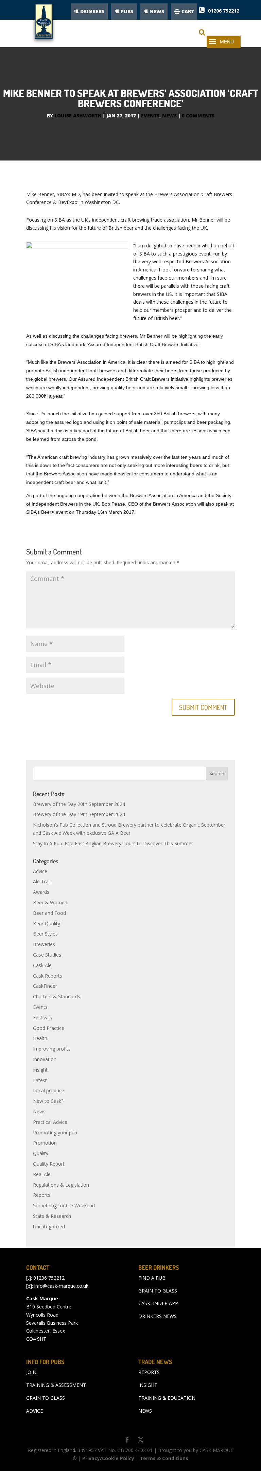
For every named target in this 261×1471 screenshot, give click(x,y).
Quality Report (49, 1164)
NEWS (157, 11)
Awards (41, 892)
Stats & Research (52, 1216)
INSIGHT (147, 1385)
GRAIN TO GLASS (157, 1290)
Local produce (48, 1090)
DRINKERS (92, 11)
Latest (40, 1080)
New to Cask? (48, 1101)
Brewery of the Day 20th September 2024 (79, 804)
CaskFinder (45, 986)
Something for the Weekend (64, 1205)
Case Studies (47, 954)
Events (150, 115)
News (169, 115)
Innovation (44, 1059)
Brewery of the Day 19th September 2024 (79, 814)
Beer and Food (49, 913)
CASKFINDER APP (158, 1303)
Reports (41, 1195)
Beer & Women (50, 902)
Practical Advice (50, 1122)
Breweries (44, 944)
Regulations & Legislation (61, 1185)
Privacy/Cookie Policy (108, 1458)
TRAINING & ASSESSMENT (56, 1385)
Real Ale (42, 1174)
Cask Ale (42, 965)
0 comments (198, 115)
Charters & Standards (56, 996)
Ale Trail (42, 881)
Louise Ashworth (77, 115)
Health (40, 1038)
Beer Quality (46, 923)
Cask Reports (47, 976)
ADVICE (34, 1411)
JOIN (31, 1372)
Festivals (42, 1017)
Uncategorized (49, 1226)
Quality (40, 1153)
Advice (40, 871)
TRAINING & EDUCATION (166, 1398)
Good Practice (48, 1028)
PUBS (127, 11)
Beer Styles (45, 933)
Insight (40, 1070)
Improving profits (52, 1048)
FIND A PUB (152, 1278)
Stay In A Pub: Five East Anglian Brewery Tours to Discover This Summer (113, 843)
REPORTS (149, 1372)
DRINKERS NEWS (157, 1316)
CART (187, 11)
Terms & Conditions (164, 1458)
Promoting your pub (55, 1132)
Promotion (45, 1142)
